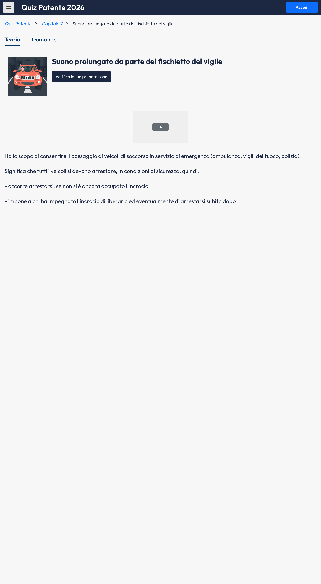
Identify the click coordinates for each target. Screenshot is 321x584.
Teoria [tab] (12, 39)
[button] (8, 7)
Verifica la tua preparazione (81, 76)
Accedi (302, 7)
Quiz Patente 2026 (53, 7)
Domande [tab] (44, 39)
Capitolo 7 (52, 24)
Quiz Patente (18, 24)
